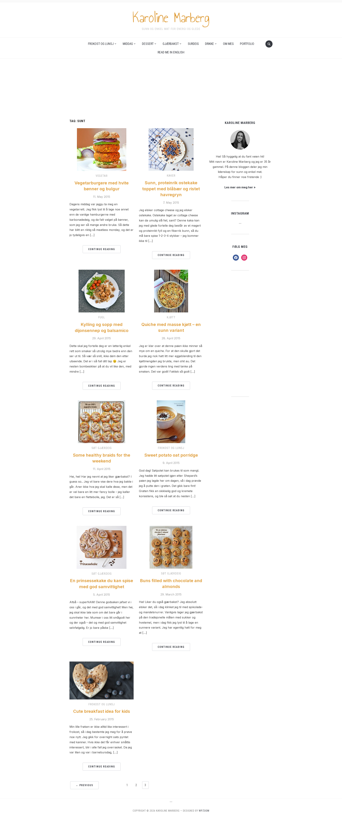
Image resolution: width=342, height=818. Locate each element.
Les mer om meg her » (240, 187)
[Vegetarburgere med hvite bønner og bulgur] (101, 149)
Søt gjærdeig (102, 448)
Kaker (171, 175)
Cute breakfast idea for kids (101, 711)
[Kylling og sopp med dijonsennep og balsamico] (102, 291)
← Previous (84, 785)
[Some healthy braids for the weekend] (101, 421)
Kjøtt (171, 317)
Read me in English (171, 52)
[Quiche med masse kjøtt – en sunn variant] (171, 291)
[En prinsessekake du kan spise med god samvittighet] (101, 547)
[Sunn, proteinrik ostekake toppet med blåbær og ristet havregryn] (171, 149)
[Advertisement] (171, 92)
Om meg (228, 44)
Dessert (148, 44)
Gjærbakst (171, 44)
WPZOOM (204, 810)
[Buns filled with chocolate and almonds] (171, 547)
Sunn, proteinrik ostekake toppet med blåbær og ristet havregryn (171, 188)
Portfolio (247, 44)
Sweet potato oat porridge (171, 455)
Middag (128, 44)
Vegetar (102, 175)
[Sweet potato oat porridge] (171, 421)
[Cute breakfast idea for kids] (101, 680)
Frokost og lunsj (101, 44)
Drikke (209, 44)
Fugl (101, 317)
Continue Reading (101, 249)
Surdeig (193, 44)
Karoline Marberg (171, 17)
